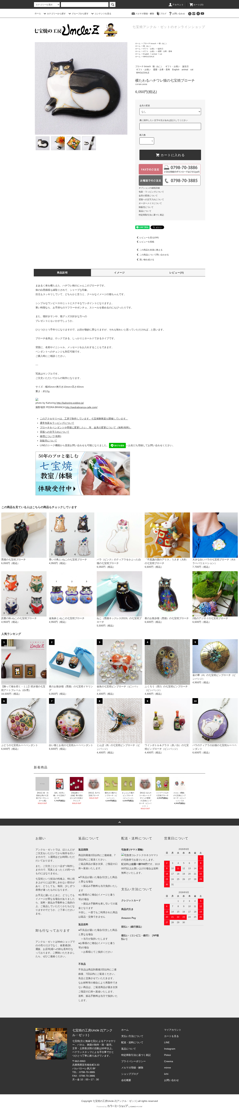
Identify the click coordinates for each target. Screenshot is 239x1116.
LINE (167, 1042)
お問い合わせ (178, 13)
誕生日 (160, 49)
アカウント (178, 4)
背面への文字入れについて (151, 199)
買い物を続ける (146, 259)
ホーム (38, 13)
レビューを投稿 (146, 242)
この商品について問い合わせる (154, 255)
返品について (145, 211)
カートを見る (171, 1036)
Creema (168, 1061)
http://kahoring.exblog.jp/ (70, 402)
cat (161, 54)
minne (167, 1067)
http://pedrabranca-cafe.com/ (81, 407)
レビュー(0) (176, 272)
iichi (166, 1073)
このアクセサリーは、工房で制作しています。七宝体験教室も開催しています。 (84, 418)
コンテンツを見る (102, 13)
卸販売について (146, 207)
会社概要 (126, 1080)
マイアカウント (172, 1029)
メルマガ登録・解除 (144, 13)
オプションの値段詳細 (149, 188)
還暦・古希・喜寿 (165, 51)
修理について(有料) (50, 436)
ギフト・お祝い (149, 49)
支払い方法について (132, 1036)
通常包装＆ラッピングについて (57, 423)
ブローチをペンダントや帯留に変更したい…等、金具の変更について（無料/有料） (85, 427)
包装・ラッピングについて (151, 192)
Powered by (102, 1107)
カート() (198, 4)
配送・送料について (132, 1042)
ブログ (163, 13)
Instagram (169, 1048)
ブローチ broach (149, 43)
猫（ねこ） (163, 43)
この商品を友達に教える (151, 250)
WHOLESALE (148, 57)
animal (154, 54)
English (146, 54)
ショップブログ (129, 1073)
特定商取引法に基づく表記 (151, 215)
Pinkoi (167, 1055)
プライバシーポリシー (133, 1061)
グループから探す (80, 13)
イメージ (119, 272)
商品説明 (62, 272)
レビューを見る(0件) (149, 237)
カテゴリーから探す (56, 13)
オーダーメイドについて (150, 203)
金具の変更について (148, 195)
